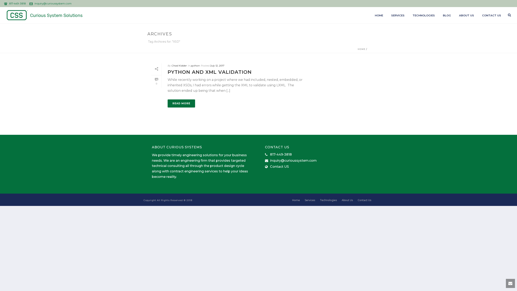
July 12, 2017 (217, 65)
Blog (447, 15)
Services (398, 15)
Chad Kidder (179, 65)
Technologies (424, 15)
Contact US (279, 167)
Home (379, 15)
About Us (466, 15)
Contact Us (491, 15)
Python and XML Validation (210, 72)
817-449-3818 (17, 3)
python (195, 65)
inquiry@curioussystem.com (53, 3)
